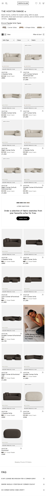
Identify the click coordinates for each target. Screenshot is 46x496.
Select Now (23, 218)
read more (12, 19)
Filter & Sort (37, 34)
